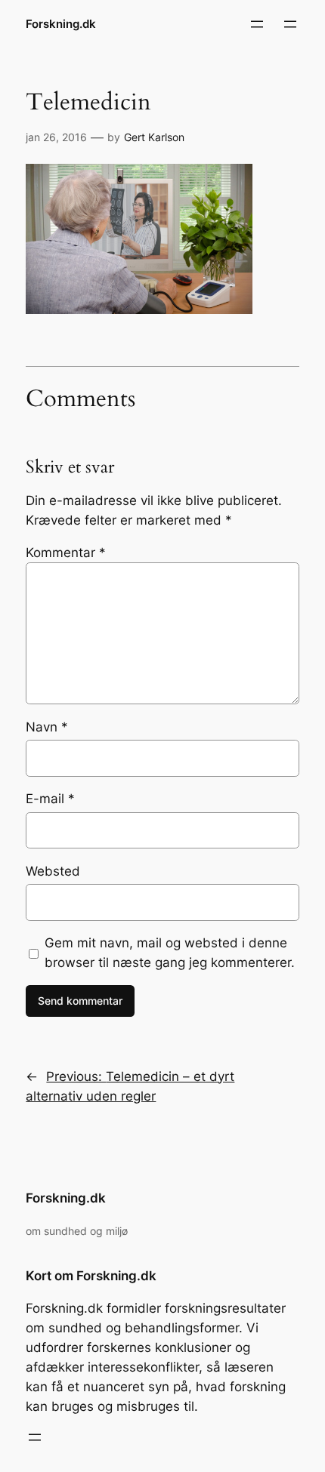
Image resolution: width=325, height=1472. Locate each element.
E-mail (50, 798)
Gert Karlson (154, 137)
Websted (53, 871)
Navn (47, 726)
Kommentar (66, 552)
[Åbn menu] (257, 24)
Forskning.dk (61, 24)
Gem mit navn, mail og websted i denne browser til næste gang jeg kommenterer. (170, 952)
